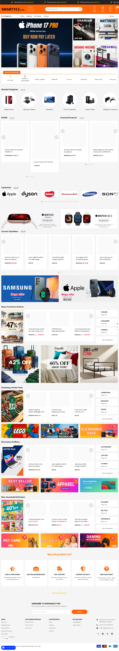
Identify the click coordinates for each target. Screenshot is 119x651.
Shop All (23, 231)
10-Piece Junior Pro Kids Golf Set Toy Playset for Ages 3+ (59, 520)
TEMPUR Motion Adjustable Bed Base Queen (58, 330)
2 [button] (28, 176)
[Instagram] (102, 633)
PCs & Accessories (70, 109)
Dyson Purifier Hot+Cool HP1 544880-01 (14, 151)
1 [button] (26, 176)
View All (16, 188)
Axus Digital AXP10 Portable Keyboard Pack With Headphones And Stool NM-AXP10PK (83, 258)
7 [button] (54, 201)
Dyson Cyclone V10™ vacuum (43, 162)
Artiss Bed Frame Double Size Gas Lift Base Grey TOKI (36, 330)
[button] (3, 137)
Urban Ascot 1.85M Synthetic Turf (81, 411)
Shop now (104, 314)
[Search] (63, 9)
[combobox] (61, 9)
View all (23, 89)
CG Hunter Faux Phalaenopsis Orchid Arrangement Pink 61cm (59, 411)
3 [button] (90, 164)
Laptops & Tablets (29, 109)
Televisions (49, 109)
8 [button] (56, 201)
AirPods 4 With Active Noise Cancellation (73, 151)
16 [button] (73, 201)
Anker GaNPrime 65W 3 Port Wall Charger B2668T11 (36, 258)
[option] (36, 42)
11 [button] (62, 201)
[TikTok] (112, 633)
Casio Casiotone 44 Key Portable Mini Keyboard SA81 (106, 258)
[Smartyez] (9, 100)
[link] (102, 9)
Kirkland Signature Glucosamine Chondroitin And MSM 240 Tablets (103, 151)
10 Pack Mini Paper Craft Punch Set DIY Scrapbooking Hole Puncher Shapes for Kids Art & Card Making (36, 520)
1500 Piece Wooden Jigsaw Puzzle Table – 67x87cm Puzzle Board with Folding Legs (82, 520)
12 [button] (64, 201)
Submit (79, 612)
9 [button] (58, 201)
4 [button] (33, 176)
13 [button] (66, 201)
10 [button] (60, 201)
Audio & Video (90, 109)
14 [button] (68, 201)
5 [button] (50, 201)
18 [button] (77, 201)
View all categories (107, 340)
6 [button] (52, 201)
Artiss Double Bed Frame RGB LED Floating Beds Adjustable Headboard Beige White (82, 330)
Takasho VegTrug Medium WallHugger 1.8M (36, 411)
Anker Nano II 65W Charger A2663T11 (58, 258)
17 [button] (75, 201)
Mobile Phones (9, 109)
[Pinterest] (107, 633)
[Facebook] (98, 633)
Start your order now (59, 593)
